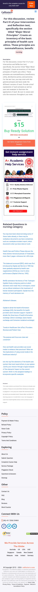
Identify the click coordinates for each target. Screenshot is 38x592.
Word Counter (6, 507)
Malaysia (10, 555)
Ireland (22, 555)
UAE (28, 549)
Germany (30, 555)
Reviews (4, 503)
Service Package (7, 466)
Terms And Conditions (8, 440)
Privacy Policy (6, 433)
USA (23, 549)
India (16, 555)
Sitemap (4, 478)
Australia (13, 549)
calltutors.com (28, 567)
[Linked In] (14, 526)
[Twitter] (9, 526)
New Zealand (28, 552)
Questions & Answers (8, 474)
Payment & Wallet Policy (10, 421)
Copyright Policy (7, 436)
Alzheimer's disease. (10, 300)
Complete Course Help (9, 462)
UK (19, 549)
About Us (4, 454)
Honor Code (5, 429)
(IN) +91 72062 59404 (10, 520)
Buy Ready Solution (19, 131)
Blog (3, 499)
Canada (18, 552)
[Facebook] (3, 526)
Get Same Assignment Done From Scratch (19, 143)
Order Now (31, 4)
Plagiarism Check (7, 470)
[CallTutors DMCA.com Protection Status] (32, 534)
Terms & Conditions (17, 584)
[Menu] (36, 11)
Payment (27, 584)
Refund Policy (6, 425)
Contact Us (5, 491)
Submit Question (7, 458)
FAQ (2, 495)
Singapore (10, 552)
